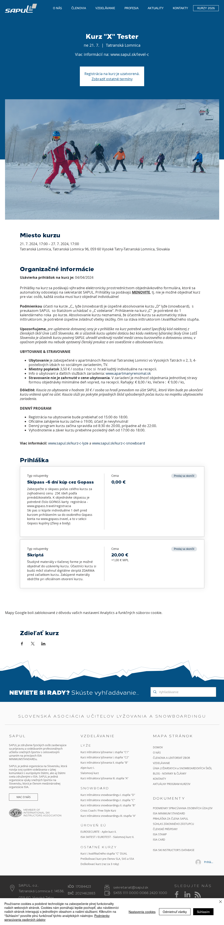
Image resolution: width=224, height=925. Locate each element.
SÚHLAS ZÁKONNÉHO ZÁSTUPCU (173, 824)
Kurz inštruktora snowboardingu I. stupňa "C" (107, 800)
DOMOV (158, 747)
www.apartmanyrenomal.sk (128, 373)
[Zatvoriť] (220, 902)
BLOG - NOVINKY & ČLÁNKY (169, 773)
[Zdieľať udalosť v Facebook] (22, 643)
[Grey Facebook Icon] (176, 894)
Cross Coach (88, 810)
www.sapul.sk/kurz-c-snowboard (118, 443)
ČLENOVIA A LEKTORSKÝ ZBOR (171, 757)
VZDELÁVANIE (161, 763)
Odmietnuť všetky (175, 912)
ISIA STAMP (160, 834)
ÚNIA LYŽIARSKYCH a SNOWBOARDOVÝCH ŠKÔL (183, 768)
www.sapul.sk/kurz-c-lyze (68, 443)
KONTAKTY (159, 778)
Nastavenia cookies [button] (142, 912)
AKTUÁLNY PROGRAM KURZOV (171, 784)
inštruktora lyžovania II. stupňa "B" (107, 762)
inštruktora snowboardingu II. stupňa (109, 805)
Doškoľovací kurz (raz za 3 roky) (99, 864)
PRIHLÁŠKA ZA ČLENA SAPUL (170, 818)
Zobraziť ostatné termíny (112, 79)
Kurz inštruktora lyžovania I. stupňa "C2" (104, 757)
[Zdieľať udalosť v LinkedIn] (43, 643)
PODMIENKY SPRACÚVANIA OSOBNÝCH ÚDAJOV (182, 808)
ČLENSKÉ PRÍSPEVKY (165, 829)
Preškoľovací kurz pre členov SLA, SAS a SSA (107, 858)
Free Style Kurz (107, 810)
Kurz (83, 762)
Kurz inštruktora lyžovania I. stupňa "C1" (104, 752)
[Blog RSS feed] (198, 895)
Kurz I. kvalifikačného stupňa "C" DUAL (103, 853)
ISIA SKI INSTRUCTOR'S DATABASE (173, 850)
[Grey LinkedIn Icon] (187, 894)
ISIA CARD (159, 839)
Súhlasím (203, 912)
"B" (133, 805)
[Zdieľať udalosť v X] (33, 643)
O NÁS (157, 752)
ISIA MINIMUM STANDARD (169, 813)
